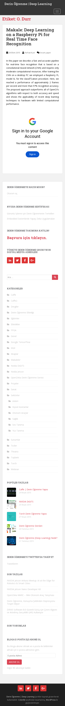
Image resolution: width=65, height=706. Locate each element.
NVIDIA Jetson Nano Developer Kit (24, 589)
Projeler (15, 383)
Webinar (15, 469)
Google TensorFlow (20, 342)
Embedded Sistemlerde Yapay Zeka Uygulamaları (31, 218)
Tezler (14, 445)
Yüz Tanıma (18, 430)
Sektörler (15, 395)
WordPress (50, 700)
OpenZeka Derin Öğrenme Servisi (27, 377)
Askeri (15, 401)
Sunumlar (15, 439)
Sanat (13, 389)
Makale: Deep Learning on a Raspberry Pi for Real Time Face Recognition (30, 37)
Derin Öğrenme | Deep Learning (28, 4)
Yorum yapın (45, 52)
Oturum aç (12, 193)
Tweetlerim (12, 563)
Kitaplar (14, 353)
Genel (13, 336)
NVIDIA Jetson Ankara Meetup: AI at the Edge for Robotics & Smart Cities (31, 582)
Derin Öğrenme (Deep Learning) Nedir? (38, 538)
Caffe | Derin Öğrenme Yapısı (33, 489)
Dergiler (15, 306)
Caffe (13, 294)
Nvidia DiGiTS (17, 365)
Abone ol (14, 662)
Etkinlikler (15, 324)
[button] (11, 492)
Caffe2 (14, 300)
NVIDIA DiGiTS (26, 501)
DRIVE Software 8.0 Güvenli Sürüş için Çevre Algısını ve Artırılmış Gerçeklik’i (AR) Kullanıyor (32, 611)
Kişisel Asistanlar (20, 407)
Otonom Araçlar (20, 412)
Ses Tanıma (18, 424)
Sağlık (15, 418)
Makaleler (15, 359)
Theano (14, 451)
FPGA (13, 330)
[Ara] (55, 277)
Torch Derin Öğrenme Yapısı (33, 513)
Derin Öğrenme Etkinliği (22, 312)
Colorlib (21, 700)
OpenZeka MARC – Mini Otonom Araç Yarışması (30, 595)
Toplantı (15, 457)
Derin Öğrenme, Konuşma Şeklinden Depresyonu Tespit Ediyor (31, 602)
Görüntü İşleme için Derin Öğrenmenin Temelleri (30, 213)
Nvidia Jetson (17, 371)
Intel (13, 348)
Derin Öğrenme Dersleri (30, 525)
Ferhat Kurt (30, 52)
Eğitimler (15, 318)
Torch (14, 463)
